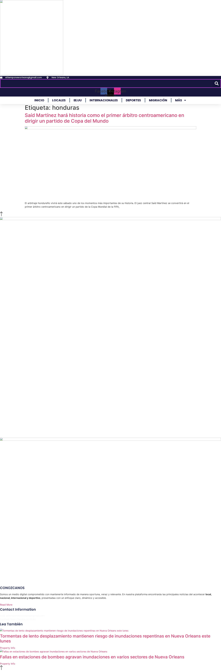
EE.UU (78, 100)
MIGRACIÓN (158, 100)
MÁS (178, 100)
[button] (217, 83)
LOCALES (59, 100)
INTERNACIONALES (104, 100)
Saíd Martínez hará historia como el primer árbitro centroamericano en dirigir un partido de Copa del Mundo (104, 118)
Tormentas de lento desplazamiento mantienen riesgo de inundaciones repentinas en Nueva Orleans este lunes (105, 638)
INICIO (39, 100)
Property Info (7, 647)
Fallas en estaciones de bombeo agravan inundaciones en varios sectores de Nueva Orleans (92, 656)
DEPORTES (133, 100)
